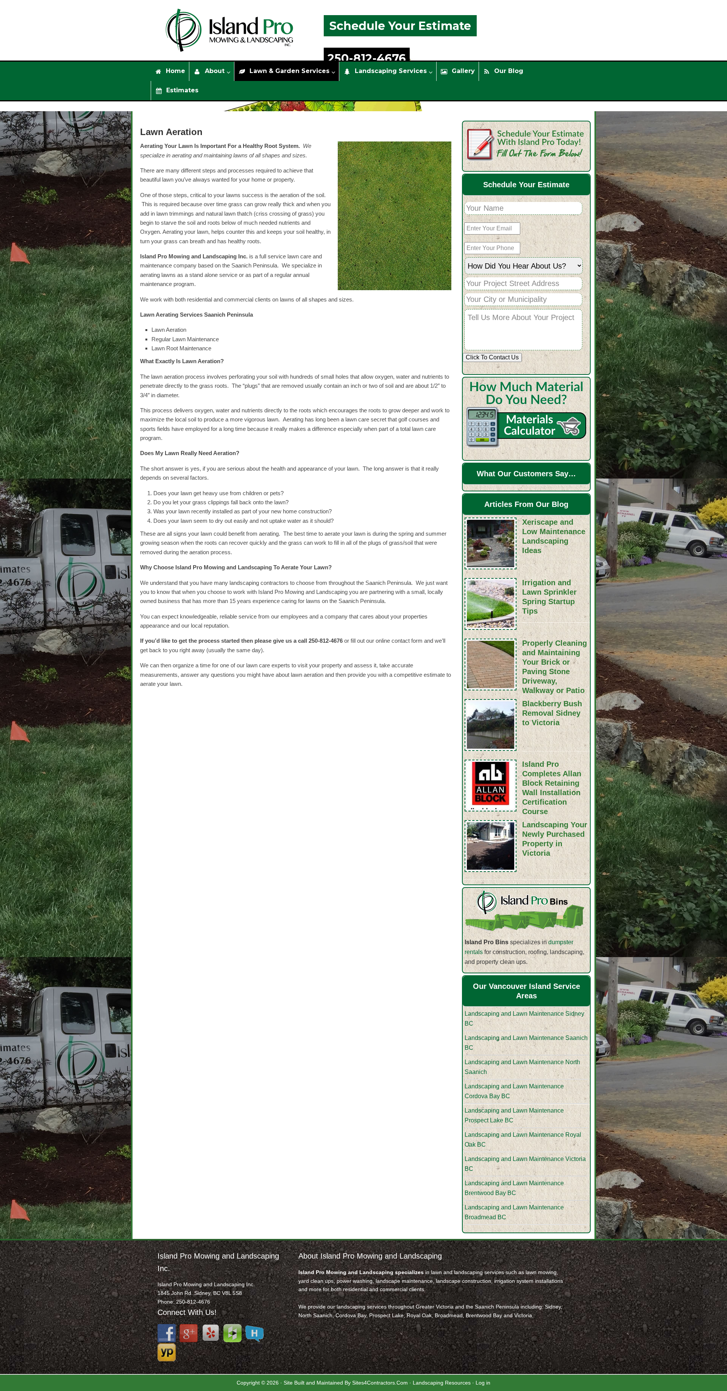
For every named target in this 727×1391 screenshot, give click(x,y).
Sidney (553, 1307)
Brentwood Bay (484, 1315)
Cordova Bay (350, 1315)
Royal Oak (419, 1315)
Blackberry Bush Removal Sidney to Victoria (552, 713)
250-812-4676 (367, 58)
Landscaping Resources (442, 1383)
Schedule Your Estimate (400, 26)
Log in (483, 1383)
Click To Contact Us (492, 357)
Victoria (523, 1315)
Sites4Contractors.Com (380, 1383)
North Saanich (315, 1315)
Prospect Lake (386, 1315)
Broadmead (449, 1315)
